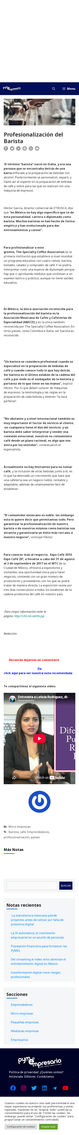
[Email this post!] (37, 150)
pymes (35, 837)
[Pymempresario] (12, 88)
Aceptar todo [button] (48, 1126)
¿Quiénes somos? (51, 1072)
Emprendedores (38, 832)
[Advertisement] (39, 41)
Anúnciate (16, 1076)
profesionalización (16, 837)
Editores (30, 1076)
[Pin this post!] (24, 150)
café (23, 832)
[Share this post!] (6, 150)
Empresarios (19, 1040)
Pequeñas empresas (25, 1022)
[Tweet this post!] (12, 150)
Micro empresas (19, 827)
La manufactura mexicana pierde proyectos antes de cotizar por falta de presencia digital (37, 919)
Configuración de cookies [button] (21, 1126)
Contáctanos (45, 1076)
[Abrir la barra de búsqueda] (54, 88)
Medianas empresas (25, 1031)
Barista (13, 832)
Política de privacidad (23, 1072)
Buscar (66, 885)
